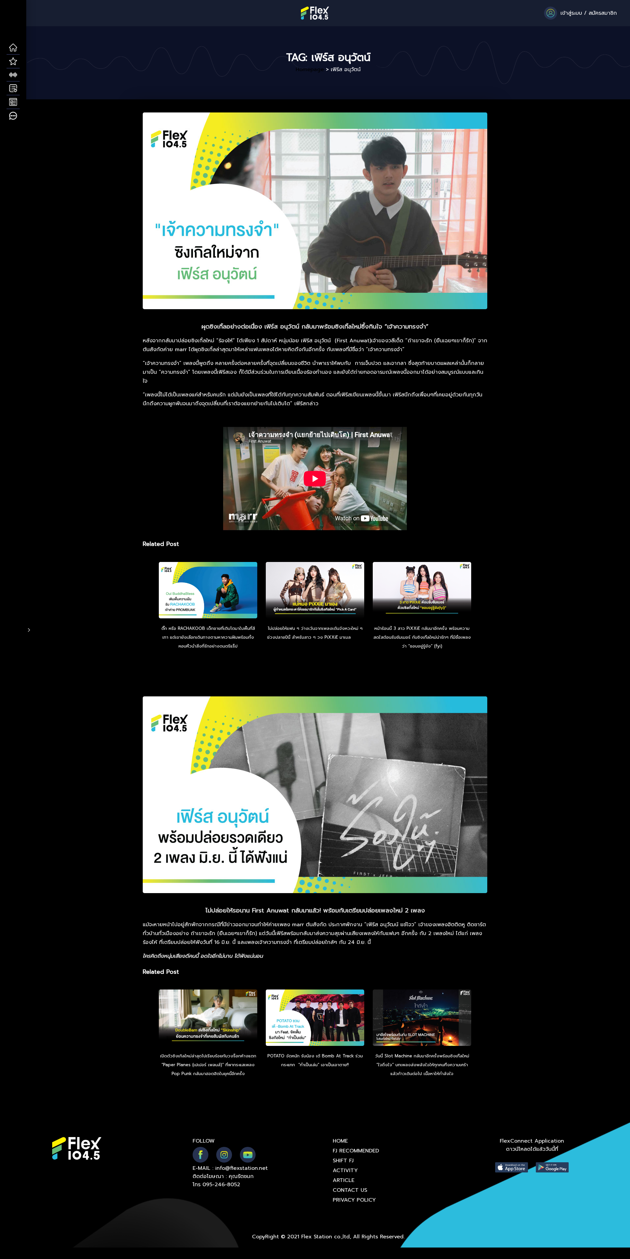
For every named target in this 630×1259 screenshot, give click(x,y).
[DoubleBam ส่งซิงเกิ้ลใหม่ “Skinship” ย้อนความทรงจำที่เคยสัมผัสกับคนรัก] (208, 1019)
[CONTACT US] (13, 116)
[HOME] (13, 48)
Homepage (310, 69)
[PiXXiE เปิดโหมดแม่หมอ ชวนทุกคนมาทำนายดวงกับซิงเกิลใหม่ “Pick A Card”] (315, 591)
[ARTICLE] (13, 102)
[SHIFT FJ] (13, 75)
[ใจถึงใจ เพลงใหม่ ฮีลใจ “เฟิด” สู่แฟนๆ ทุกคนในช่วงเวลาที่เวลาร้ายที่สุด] (422, 1019)
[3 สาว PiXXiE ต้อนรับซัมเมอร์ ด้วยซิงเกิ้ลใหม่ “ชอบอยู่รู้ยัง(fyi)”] (422, 591)
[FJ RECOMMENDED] (13, 62)
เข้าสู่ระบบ (571, 13)
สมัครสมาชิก (603, 13)
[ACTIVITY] (13, 88)
